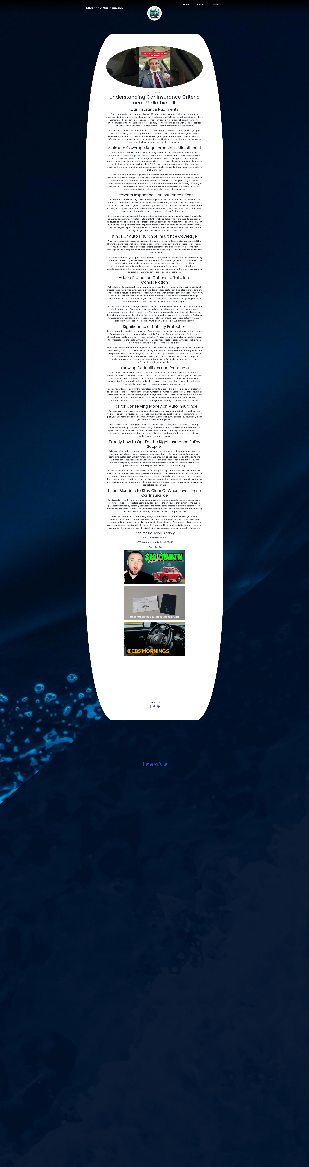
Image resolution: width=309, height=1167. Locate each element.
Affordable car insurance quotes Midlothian (129, 155)
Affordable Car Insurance (105, 8)
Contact (216, 4)
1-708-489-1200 (154, 547)
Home (186, 4)
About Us (200, 4)
